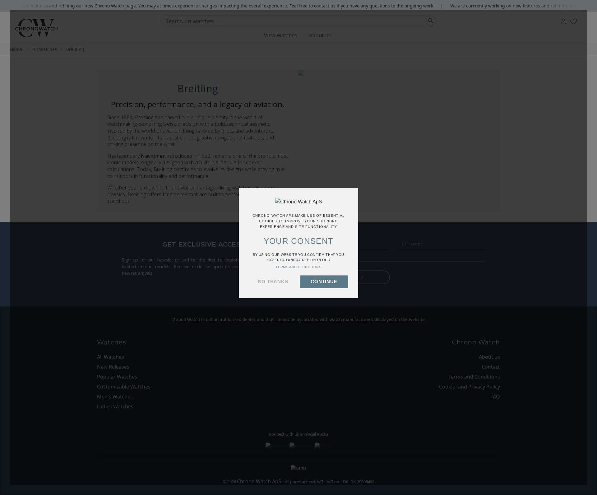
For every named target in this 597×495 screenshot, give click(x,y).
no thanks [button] (273, 281)
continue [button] (324, 281)
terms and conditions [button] (298, 267)
